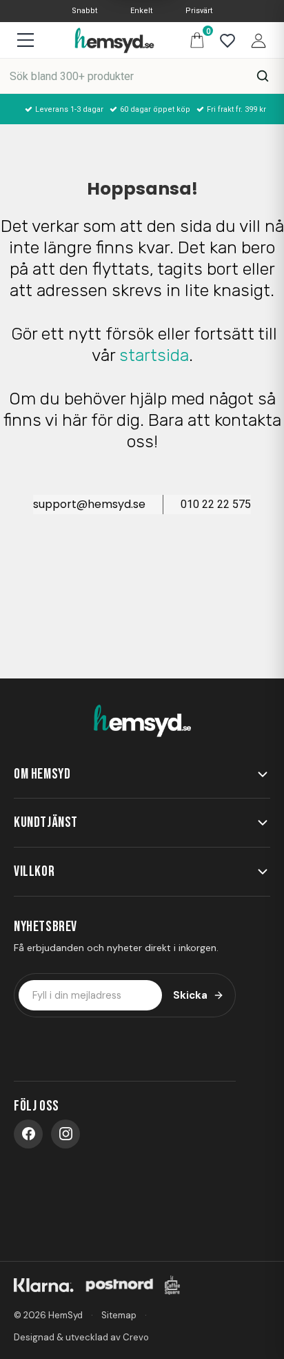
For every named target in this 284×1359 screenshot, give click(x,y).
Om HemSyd (42, 774)
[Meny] (25, 40)
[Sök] (262, 76)
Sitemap (118, 1315)
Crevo (136, 1337)
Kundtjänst (46, 822)
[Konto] (255, 39)
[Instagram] (65, 1134)
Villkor (34, 871)
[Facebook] (28, 1134)
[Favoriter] (224, 39)
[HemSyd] (142, 721)
